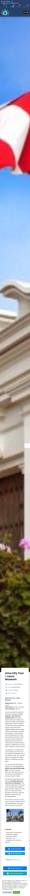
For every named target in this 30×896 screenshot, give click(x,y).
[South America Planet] (5, 12)
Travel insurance (16, 853)
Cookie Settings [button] (7, 892)
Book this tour (16, 849)
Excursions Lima (16, 860)
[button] (24, 12)
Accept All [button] (16, 892)
